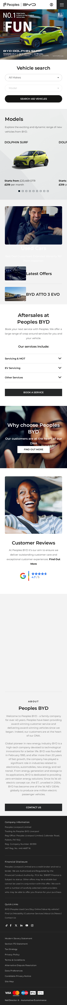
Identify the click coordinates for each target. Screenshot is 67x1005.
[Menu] (62, 4)
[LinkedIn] (21, 925)
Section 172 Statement (16, 944)
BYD (7, 909)
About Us (49, 913)
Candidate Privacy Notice (18, 976)
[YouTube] (26, 925)
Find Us (8, 913)
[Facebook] (10, 925)
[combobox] (33, 77)
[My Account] (51, 4)
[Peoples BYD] (19, 5)
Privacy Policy (12, 954)
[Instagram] (32, 925)
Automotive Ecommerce (34, 1000)
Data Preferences (14, 970)
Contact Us (10, 917)
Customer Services (34, 913)
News (57, 913)
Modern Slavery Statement (18, 938)
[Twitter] (16, 925)
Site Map (9, 981)
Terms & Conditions (15, 960)
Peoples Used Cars (20, 909)
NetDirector (11, 1000)
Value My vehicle (50, 909)
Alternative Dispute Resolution (21, 965)
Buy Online (35, 909)
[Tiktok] (6, 925)
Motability (18, 913)
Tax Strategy (11, 949)
